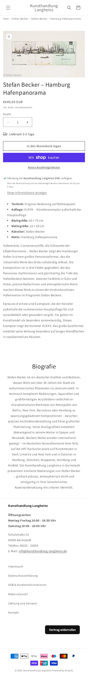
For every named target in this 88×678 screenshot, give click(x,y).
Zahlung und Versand (22, 603)
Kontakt (13, 612)
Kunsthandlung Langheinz (37, 670)
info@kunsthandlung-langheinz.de (43, 551)
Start (6, 18)
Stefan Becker (20, 18)
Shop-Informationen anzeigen (27, 192)
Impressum (15, 566)
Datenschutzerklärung (23, 575)
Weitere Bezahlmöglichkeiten (44, 167)
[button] (8, 7)
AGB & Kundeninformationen (27, 585)
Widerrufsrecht (18, 594)
